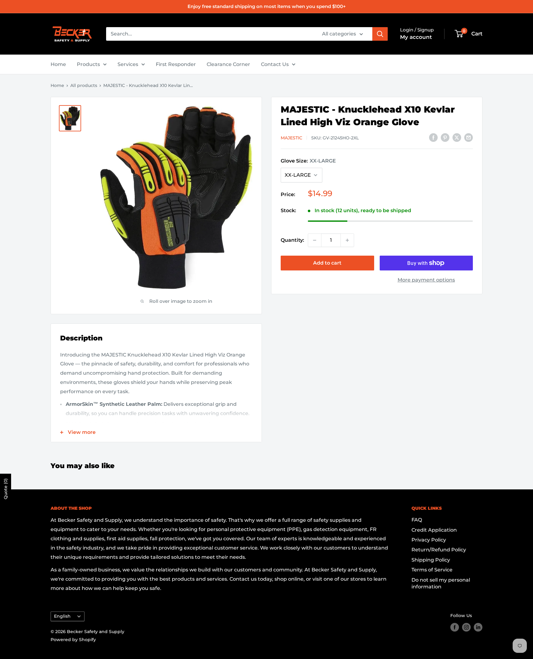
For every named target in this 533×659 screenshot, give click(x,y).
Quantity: (292, 240)
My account (416, 37)
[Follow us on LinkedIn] (478, 627)
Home (58, 64)
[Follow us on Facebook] (454, 627)
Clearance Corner (228, 64)
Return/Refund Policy (438, 550)
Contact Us (275, 64)
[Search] (380, 34)
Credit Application (434, 530)
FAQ (416, 520)
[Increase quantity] (347, 240)
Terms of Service (431, 570)
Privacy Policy (428, 540)
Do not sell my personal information (440, 583)
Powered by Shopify (73, 639)
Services (128, 64)
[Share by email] (468, 137)
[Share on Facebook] (433, 137)
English (62, 616)
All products (83, 85)
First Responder (176, 64)
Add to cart (327, 263)
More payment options (426, 280)
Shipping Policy (430, 560)
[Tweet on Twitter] (456, 137)
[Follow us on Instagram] (466, 627)
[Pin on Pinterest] (445, 137)
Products (88, 64)
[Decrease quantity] (314, 240)
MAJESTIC (291, 138)
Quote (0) (5, 488)
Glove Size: (308, 161)
